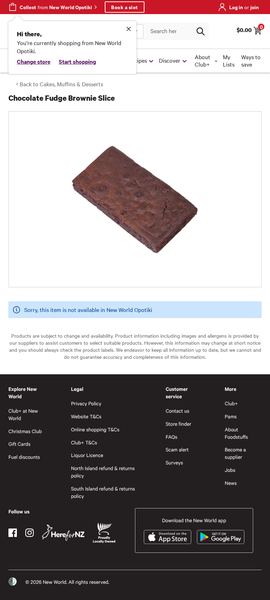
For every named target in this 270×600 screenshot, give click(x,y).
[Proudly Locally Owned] (104, 533)
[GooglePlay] (220, 537)
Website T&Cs (86, 416)
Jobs (230, 470)
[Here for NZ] (63, 533)
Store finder (178, 423)
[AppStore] (167, 537)
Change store (33, 61)
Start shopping (77, 61)
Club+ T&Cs (84, 442)
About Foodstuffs (236, 433)
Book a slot (124, 7)
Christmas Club (25, 431)
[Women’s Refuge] (12, 581)
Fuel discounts (24, 457)
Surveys (174, 462)
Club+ (231, 403)
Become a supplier (235, 453)
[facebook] (12, 533)
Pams (231, 416)
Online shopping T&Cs (95, 429)
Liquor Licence (87, 455)
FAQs (171, 436)
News (231, 483)
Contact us (177, 410)
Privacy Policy (86, 403)
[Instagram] (29, 533)
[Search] (200, 31)
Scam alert (177, 449)
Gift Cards (19, 443)
